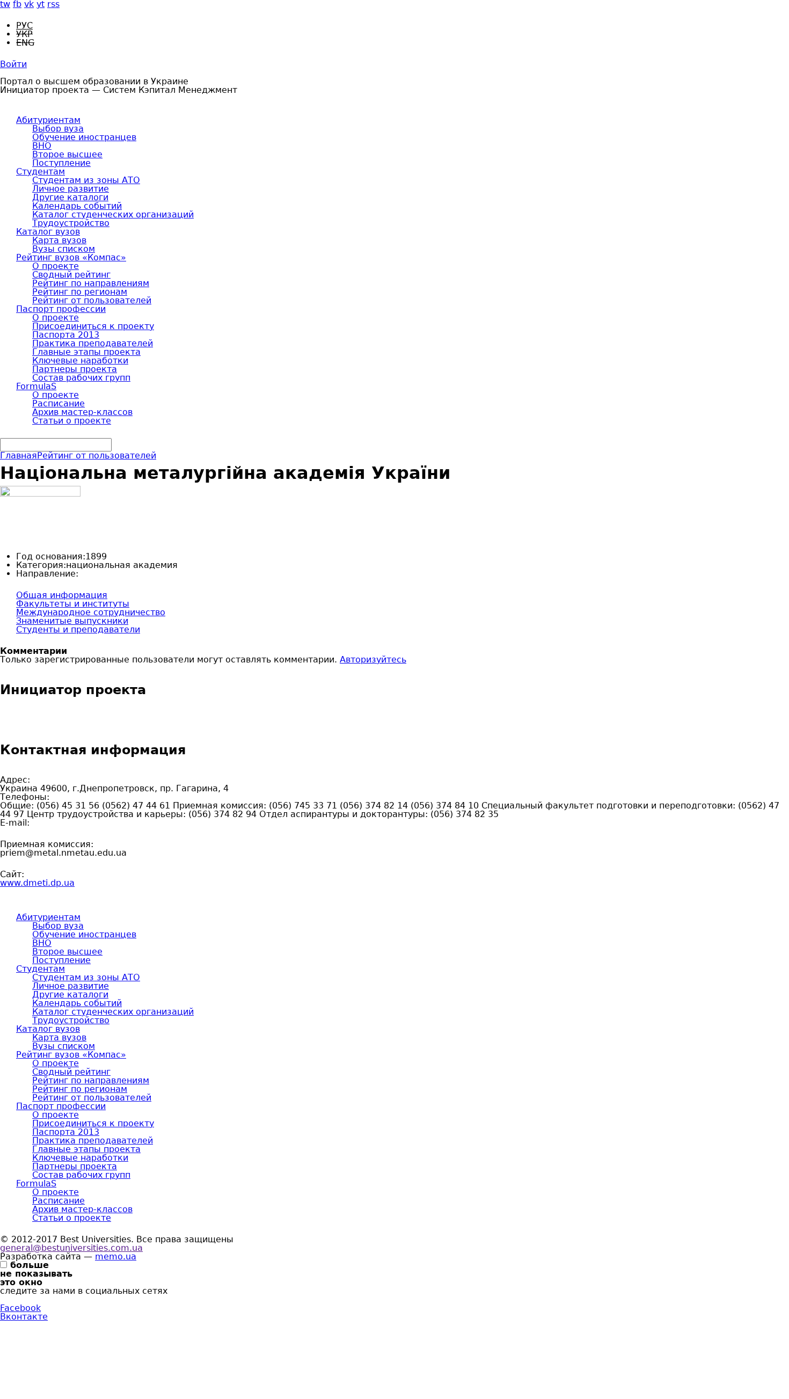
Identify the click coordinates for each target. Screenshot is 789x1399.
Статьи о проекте (71, 421)
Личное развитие (70, 189)
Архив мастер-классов (82, 412)
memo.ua (115, 1256)
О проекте (55, 266)
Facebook (20, 1308)
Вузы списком (63, 249)
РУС (24, 25)
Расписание (58, 403)
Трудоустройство (70, 223)
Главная (18, 455)
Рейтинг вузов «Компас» (71, 257)
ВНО (42, 146)
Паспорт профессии (61, 309)
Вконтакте (24, 1316)
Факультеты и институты (72, 604)
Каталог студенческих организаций (113, 214)
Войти (13, 64)
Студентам (40, 171)
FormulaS (36, 386)
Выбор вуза (58, 128)
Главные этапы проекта (86, 352)
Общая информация (61, 595)
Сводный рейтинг (71, 274)
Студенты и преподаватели (78, 629)
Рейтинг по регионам (79, 292)
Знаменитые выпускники (72, 621)
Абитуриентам (48, 120)
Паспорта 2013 (65, 335)
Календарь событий (77, 206)
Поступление (61, 163)
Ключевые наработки (80, 360)
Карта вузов (59, 240)
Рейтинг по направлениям (90, 283)
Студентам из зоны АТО (86, 180)
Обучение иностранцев (84, 137)
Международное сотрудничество (90, 612)
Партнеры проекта (74, 369)
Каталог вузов (48, 232)
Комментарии (33, 651)
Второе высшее (67, 154)
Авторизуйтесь (373, 659)
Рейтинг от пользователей (91, 300)
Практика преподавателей (92, 343)
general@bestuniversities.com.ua (71, 1248)
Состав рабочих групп (81, 378)
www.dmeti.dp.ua (37, 883)
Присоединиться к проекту (93, 326)
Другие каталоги (70, 197)
